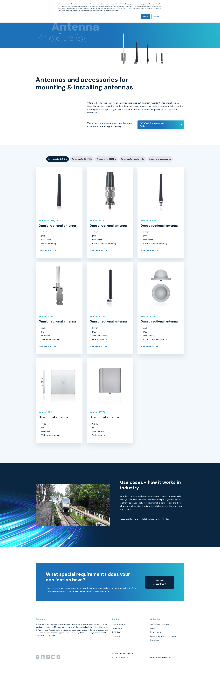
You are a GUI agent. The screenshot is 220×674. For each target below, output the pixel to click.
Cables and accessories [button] (160, 159)
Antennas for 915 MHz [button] (106, 159)
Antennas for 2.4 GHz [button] (57, 159)
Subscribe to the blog (159, 624)
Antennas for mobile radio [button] (132, 159)
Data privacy (155, 632)
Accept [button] (145, 17)
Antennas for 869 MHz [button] (82, 159)
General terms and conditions (163, 636)
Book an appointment (159, 582)
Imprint (153, 628)
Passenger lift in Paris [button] (129, 519)
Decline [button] (156, 17)
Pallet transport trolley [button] (151, 519)
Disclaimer (154, 640)
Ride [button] (167, 519)
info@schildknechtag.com (123, 653)
